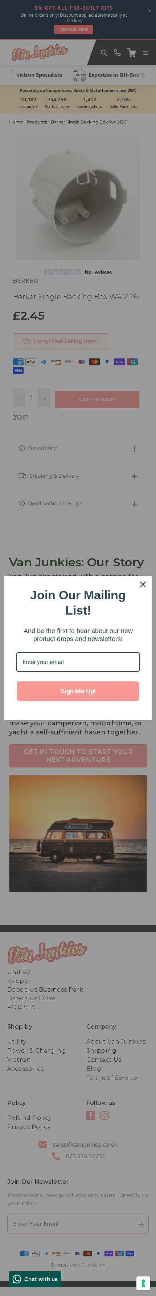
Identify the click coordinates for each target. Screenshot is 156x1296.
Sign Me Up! (78, 691)
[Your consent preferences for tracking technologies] (143, 1283)
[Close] (143, 584)
